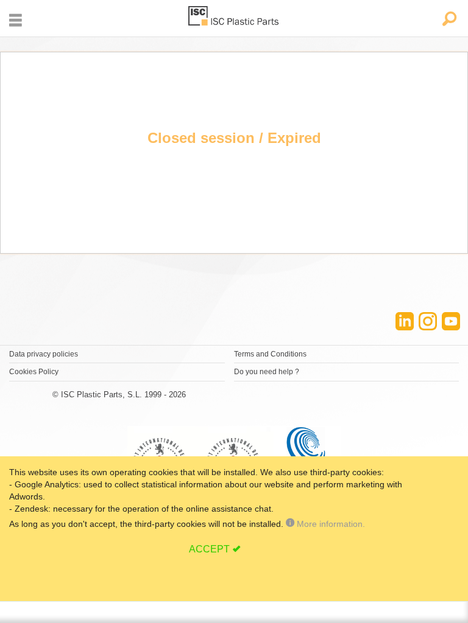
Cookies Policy (33, 371)
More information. (329, 524)
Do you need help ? (266, 371)
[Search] (448, 19)
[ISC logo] (234, 18)
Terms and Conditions (270, 354)
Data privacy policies (43, 354)
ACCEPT (209, 549)
